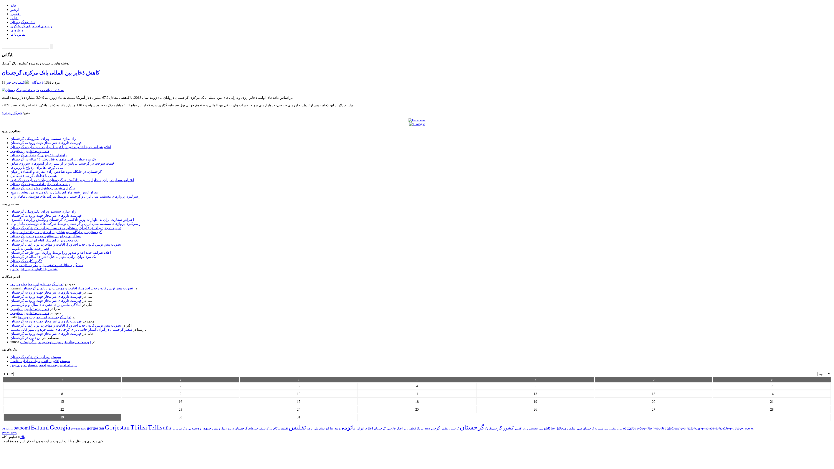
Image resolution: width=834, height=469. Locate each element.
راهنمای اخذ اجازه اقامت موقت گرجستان (40, 184)
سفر (606, 429)
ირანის (658, 428)
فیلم (14, 18)
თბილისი (644, 428)
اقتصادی (19, 82)
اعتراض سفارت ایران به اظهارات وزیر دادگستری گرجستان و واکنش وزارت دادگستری (72, 180)
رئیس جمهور (211, 428)
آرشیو (15, 10)
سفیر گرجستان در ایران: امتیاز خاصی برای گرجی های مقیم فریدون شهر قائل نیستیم (71, 329)
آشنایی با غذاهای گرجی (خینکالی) (34, 176)
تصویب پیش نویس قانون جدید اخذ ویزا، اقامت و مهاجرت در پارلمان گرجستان (65, 244)
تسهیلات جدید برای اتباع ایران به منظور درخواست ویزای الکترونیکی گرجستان (65, 228)
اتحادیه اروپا (410, 428)
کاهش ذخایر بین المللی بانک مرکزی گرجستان (50, 73)
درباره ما (16, 30)
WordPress (9, 433)
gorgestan (95, 428)
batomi (7, 428)
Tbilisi (139, 427)
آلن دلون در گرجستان (25, 338)
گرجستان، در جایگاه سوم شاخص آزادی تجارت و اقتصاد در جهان (56, 171)
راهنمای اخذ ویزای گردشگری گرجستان (38, 155)
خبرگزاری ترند (12, 113)
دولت (231, 428)
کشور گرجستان (499, 428)
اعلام (369, 428)
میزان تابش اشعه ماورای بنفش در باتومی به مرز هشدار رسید (54, 192)
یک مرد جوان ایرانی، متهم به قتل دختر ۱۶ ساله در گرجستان (53, 159)
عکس (15, 14)
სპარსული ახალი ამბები (736, 428)
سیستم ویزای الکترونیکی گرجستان (35, 357)
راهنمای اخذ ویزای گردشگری (31, 26)
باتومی (347, 427)
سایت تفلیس (615, 428)
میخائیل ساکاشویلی (552, 428)
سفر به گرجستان (22, 22)
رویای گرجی (185, 429)
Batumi (40, 427)
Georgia (60, 427)
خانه (13, 5)
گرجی (435, 428)
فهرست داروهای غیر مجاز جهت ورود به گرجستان (46, 143)
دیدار (224, 428)
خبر (8, 82)
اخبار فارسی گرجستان (388, 428)
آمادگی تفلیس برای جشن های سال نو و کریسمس (45, 305)
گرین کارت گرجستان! (26, 261)
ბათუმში (629, 428)
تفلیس (297, 427)
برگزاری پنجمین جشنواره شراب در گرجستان (42, 188)
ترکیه (310, 428)
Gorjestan (117, 427)
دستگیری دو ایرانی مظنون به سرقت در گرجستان (45, 236)
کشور (518, 428)
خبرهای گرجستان (246, 428)
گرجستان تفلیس (450, 428)
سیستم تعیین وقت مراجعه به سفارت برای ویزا (43, 365)
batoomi (21, 428)
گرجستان (472, 427)
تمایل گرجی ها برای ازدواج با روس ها (36, 167)
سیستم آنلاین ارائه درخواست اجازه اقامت (40, 361)
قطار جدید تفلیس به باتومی (29, 151)
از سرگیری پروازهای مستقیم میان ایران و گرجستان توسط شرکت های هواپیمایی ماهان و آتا (75, 196)
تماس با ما (17, 34)
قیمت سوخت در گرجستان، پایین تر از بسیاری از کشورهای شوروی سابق (62, 163)
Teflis (155, 427)
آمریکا (421, 428)
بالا (22, 437)
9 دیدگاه (37, 82)
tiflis (167, 428)
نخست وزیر (530, 428)
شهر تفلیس (574, 428)
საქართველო (676, 428)
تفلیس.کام (280, 428)
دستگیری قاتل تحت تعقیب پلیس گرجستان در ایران (46, 265)
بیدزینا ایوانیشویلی (325, 428)
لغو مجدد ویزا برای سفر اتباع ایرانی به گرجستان (44, 240)
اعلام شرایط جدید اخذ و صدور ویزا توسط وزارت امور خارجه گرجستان (60, 147)
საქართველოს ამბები (702, 428)
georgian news (78, 428)
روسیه (196, 428)
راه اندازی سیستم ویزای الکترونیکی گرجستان (43, 138)
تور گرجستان (265, 428)
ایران (360, 428)
